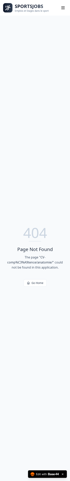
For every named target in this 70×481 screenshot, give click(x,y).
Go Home (37, 283)
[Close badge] (62, 474)
